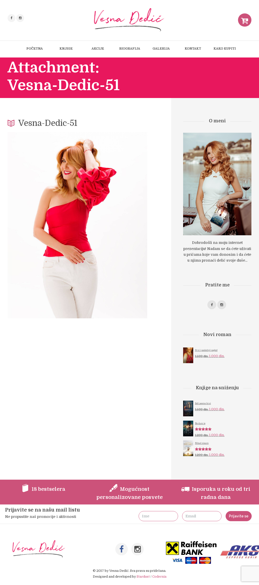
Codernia (159, 576)
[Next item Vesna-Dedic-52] (112, 225)
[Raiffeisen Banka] (192, 544)
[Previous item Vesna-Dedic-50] (42, 225)
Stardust (143, 576)
